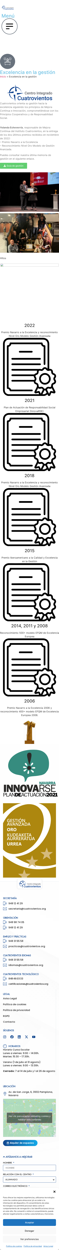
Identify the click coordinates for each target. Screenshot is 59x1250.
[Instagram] (4, 1037)
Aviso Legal (48, 1246)
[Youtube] (33, 1037)
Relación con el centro (17, 1174)
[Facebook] (12, 1037)
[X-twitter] (26, 1037)
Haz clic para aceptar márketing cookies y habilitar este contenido (30, 1118)
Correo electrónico (15, 1186)
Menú (8, 16)
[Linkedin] (19, 1037)
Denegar (29, 1230)
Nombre (8, 1163)
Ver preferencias (29, 1239)
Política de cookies (14, 1246)
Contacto (9, 1022)
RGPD (6, 1016)
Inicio (3, 76)
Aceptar (29, 1222)
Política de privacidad (33, 1246)
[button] (54, 1191)
